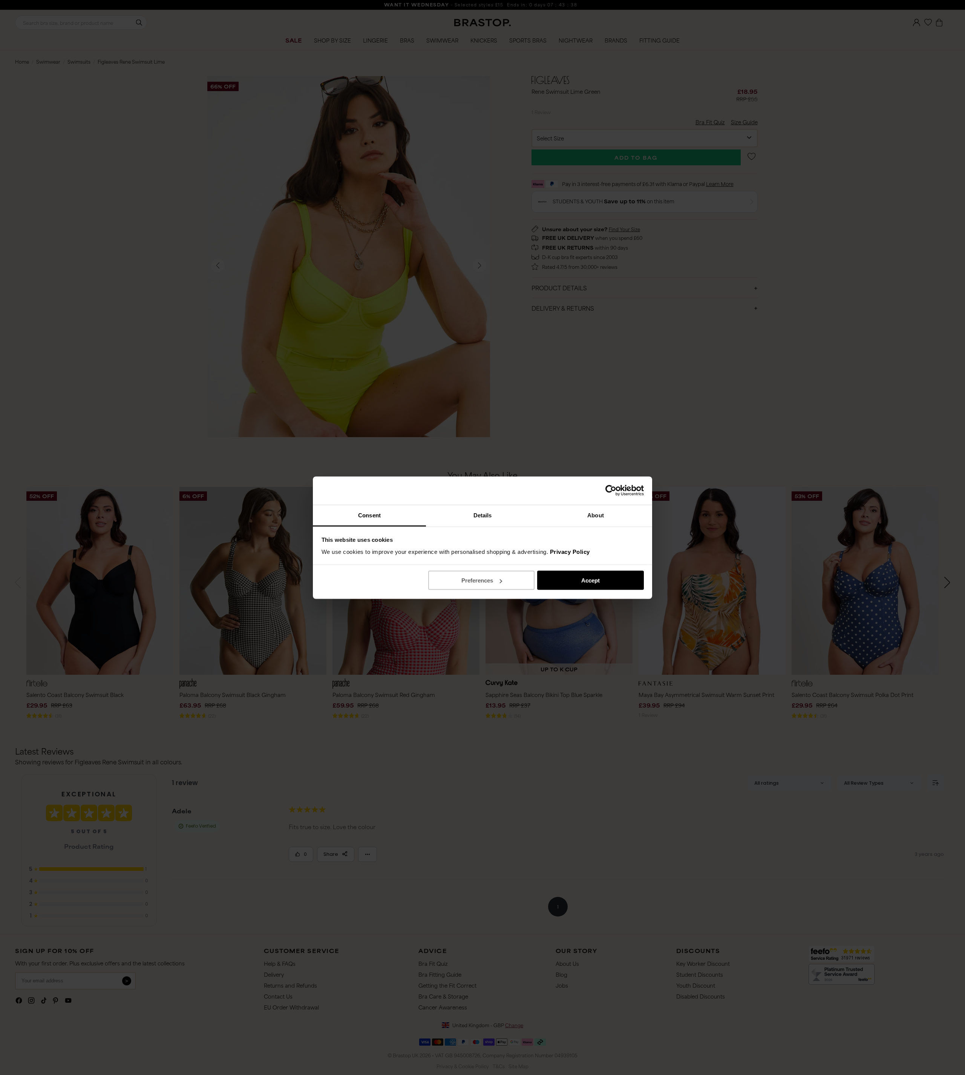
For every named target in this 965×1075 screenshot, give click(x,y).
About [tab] (595, 515)
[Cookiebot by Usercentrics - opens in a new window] (611, 490)
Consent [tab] (369, 515)
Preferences (477, 580)
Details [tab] (482, 515)
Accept (590, 580)
